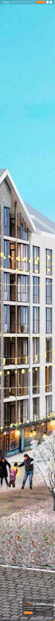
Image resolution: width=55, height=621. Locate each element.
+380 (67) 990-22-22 (41, 2)
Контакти (29, 2)
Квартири (18, 2)
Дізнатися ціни (28, 612)
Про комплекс (13, 2)
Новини (25, 2)
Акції (22, 2)
